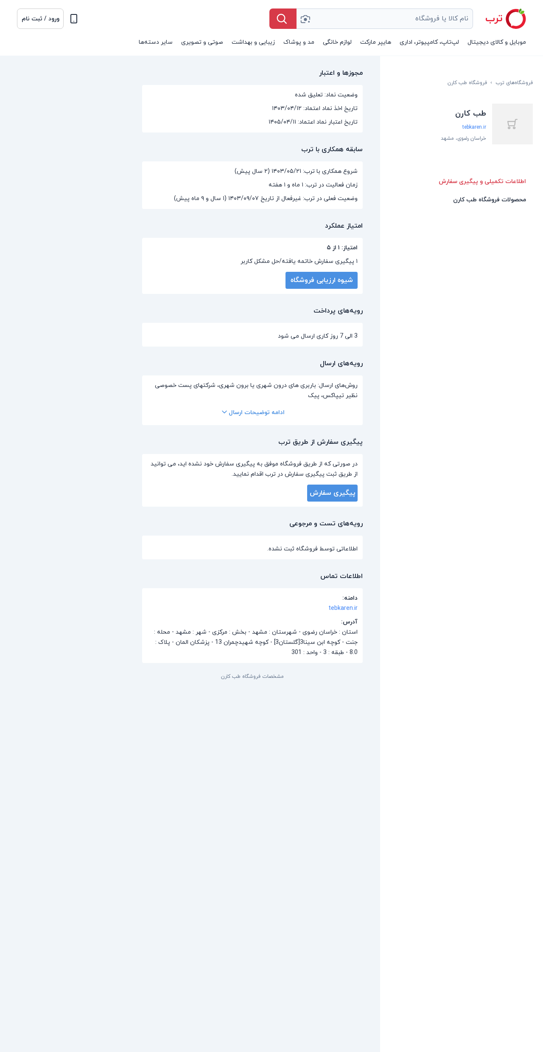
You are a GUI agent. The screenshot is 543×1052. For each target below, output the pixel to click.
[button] (40, 18)
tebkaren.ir (474, 127)
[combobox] (385, 18)
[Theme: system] (74, 18)
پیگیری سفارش (332, 493)
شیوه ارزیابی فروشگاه (322, 280)
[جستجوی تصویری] (305, 18)
